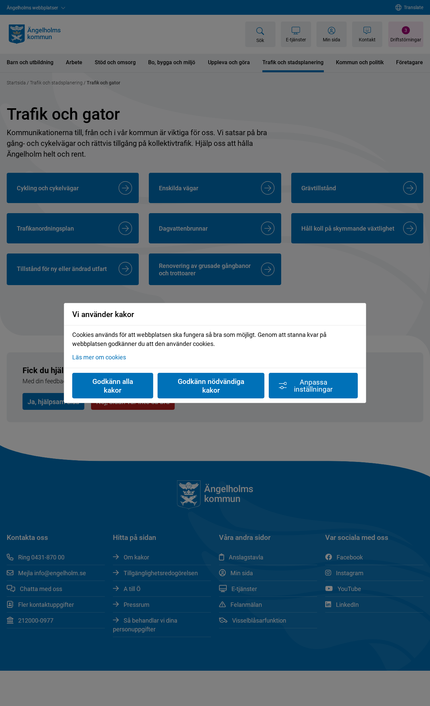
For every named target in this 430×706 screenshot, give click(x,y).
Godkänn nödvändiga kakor (211, 386)
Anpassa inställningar (313, 385)
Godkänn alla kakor (112, 386)
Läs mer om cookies (99, 357)
